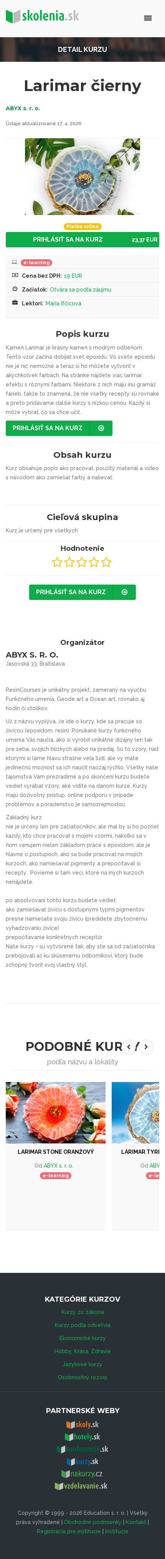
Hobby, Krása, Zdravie (82, 1351)
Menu (116, 18)
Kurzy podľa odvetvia (83, 1325)
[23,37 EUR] (56, 1112)
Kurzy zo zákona (82, 1312)
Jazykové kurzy (82, 1364)
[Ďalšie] (146, 1047)
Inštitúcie (117, 1531)
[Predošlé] (128, 1047)
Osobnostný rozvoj (82, 1377)
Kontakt (136, 1522)
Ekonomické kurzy (82, 1338)
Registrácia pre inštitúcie (69, 1531)
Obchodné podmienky (93, 1522)
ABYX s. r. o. (23, 108)
